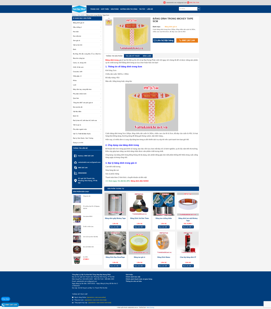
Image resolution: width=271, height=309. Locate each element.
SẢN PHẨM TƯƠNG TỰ (115, 188)
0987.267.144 (188, 40)
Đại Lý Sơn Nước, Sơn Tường (83, 138)
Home (74, 15)
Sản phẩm (115, 9)
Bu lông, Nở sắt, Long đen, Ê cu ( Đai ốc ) (87, 54)
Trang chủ (94, 9)
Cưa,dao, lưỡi (77, 71)
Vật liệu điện (77, 111)
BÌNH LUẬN (147, 56)
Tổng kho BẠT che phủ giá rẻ (83, 102)
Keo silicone (77, 36)
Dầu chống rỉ (77, 27)
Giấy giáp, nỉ (77, 76)
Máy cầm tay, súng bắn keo (82, 89)
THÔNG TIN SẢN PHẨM (114, 56)
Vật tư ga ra (77, 125)
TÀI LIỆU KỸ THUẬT (133, 56)
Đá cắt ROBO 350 (88, 247)
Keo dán (76, 31)
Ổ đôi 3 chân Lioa (88, 226)
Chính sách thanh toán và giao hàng (139, 279)
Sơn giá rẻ (76, 40)
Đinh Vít (75, 116)
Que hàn (76, 98)
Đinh (74, 49)
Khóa (75, 80)
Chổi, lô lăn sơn (78, 67)
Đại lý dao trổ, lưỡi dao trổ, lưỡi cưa (85, 120)
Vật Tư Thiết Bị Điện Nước (82, 134)
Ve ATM (85, 257)
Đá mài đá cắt (77, 107)
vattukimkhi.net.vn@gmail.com (89, 162)
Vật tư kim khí (77, 45)
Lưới (74, 85)
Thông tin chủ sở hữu (134, 281)
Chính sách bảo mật (133, 277)
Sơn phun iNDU (87, 216)
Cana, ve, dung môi (79, 63)
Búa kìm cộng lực (79, 58)
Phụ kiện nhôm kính (79, 94)
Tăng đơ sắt (86, 196)
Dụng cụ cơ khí (78, 142)
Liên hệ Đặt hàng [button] (164, 40)
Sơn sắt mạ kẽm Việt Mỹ (90, 236)
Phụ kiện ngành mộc (80, 129)
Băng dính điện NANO (140, 181)
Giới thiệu (105, 9)
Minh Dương (150, 307)
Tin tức (142, 9)
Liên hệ (150, 9)
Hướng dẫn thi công (128, 9)
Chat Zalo (5, 299)
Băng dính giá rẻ (171, 26)
